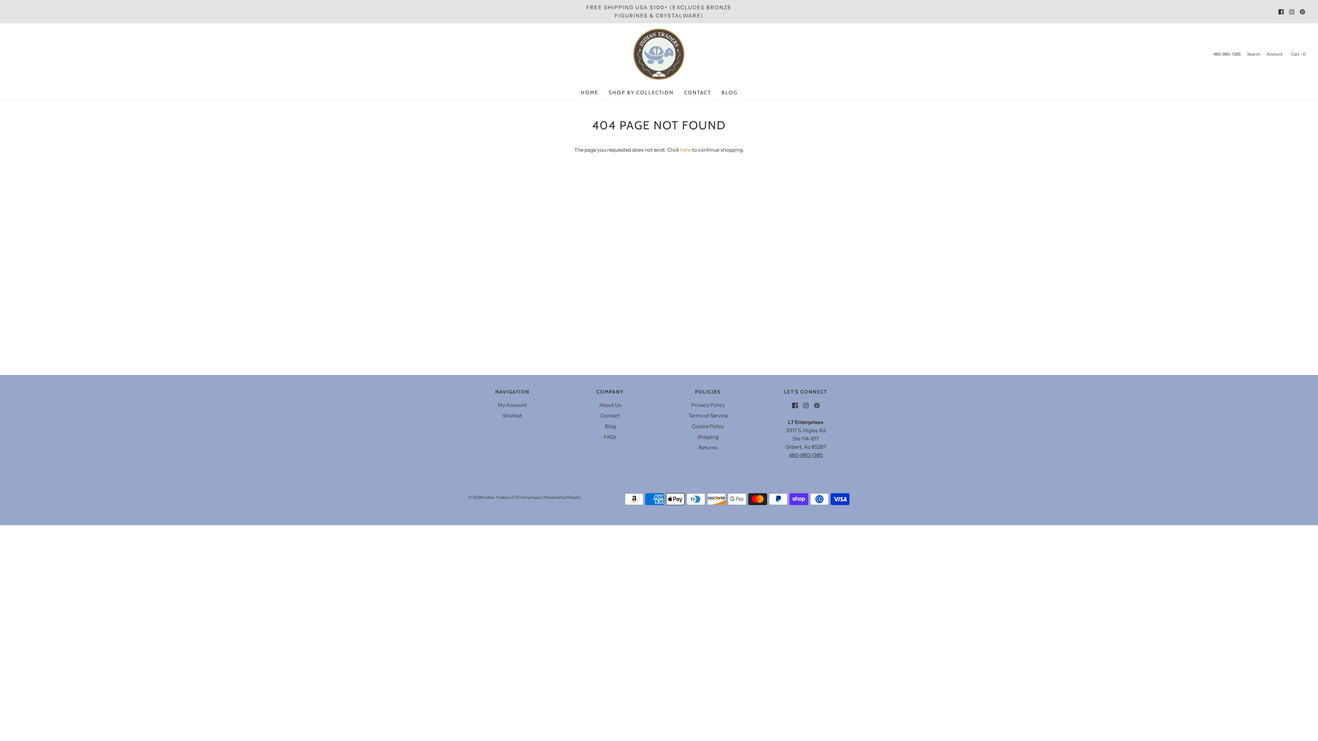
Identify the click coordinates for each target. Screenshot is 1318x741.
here (685, 149)
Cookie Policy (708, 426)
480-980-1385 (806, 455)
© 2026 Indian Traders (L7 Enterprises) (505, 497)
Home (589, 93)
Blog (729, 93)
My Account (512, 405)
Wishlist (512, 415)
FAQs (610, 437)
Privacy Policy (708, 405)
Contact (697, 93)
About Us (610, 405)
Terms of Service (708, 415)
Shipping (708, 437)
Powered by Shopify (562, 497)
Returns (707, 447)
